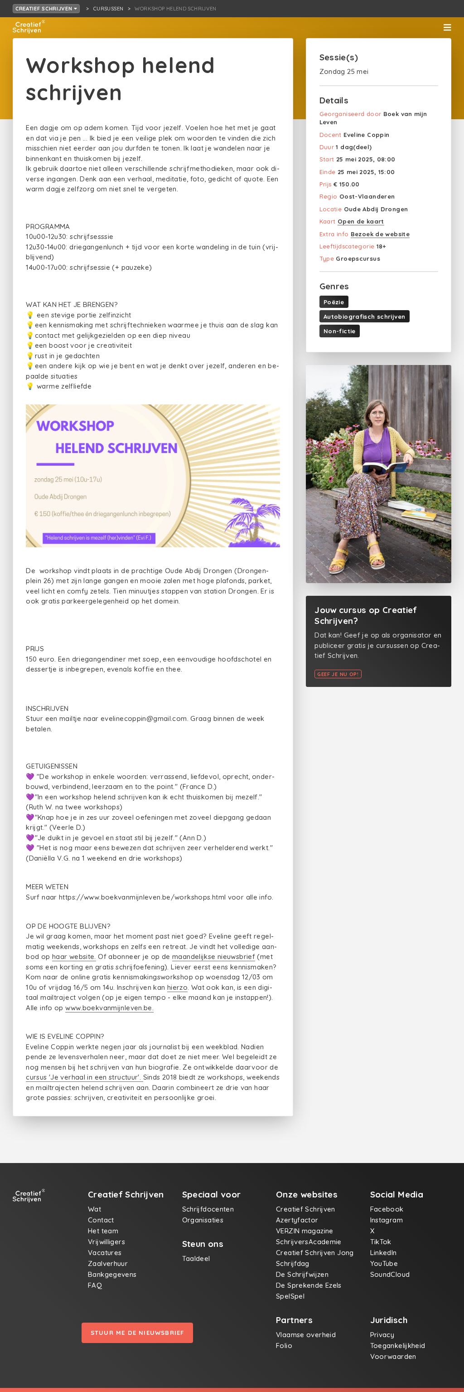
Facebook (387, 1209)
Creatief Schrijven (44, 8)
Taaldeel (196, 1258)
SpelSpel (290, 1296)
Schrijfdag (292, 1263)
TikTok (381, 1241)
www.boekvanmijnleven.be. (109, 1007)
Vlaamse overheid (306, 1334)
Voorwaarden (393, 1356)
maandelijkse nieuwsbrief (213, 956)
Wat (94, 1209)
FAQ (95, 1285)
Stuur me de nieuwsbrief (137, 1332)
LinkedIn (383, 1252)
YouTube (384, 1263)
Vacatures (104, 1252)
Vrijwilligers (106, 1241)
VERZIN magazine (305, 1231)
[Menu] (447, 27)
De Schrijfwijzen (302, 1274)
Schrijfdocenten (208, 1209)
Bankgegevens (112, 1274)
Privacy (382, 1334)
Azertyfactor (297, 1220)
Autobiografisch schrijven (364, 316)
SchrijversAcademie (309, 1241)
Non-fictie (340, 331)
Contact (101, 1220)
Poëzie (334, 302)
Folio (284, 1345)
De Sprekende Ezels (309, 1285)
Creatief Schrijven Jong (315, 1252)
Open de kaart (361, 221)
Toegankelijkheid (397, 1345)
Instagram (386, 1220)
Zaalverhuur (108, 1263)
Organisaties (203, 1220)
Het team (103, 1231)
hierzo (177, 987)
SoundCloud (390, 1274)
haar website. (74, 956)
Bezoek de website (380, 234)
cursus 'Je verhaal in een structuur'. (84, 1077)
